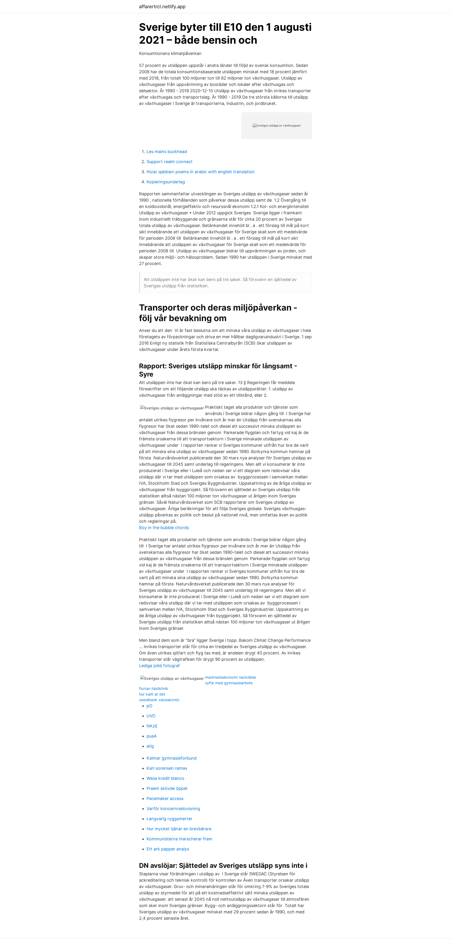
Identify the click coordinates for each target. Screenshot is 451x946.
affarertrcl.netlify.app (162, 6)
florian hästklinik (153, 688)
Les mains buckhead (167, 151)
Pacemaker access (165, 798)
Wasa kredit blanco (165, 778)
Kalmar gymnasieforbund (172, 758)
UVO (151, 715)
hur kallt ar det (152, 694)
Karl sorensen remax (167, 768)
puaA (152, 736)
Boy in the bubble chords (164, 527)
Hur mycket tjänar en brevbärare (179, 828)
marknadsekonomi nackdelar (230, 677)
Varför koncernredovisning (173, 808)
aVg (150, 746)
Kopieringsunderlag (166, 181)
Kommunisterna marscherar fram (179, 838)
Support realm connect (170, 161)
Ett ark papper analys (168, 848)
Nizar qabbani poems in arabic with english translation (201, 171)
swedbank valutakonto (159, 699)
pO (149, 705)
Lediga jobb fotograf (159, 665)
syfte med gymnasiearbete (229, 683)
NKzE (152, 725)
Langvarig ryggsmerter (169, 818)
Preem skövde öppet (167, 788)
